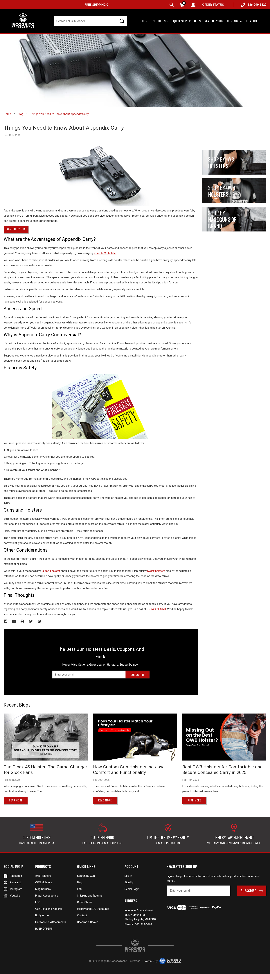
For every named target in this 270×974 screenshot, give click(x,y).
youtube (15, 895)
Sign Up (129, 882)
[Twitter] (31, 621)
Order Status (84, 902)
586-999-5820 (257, 4)
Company (233, 21)
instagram (16, 889)
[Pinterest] (39, 621)
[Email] (14, 621)
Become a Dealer (87, 922)
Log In (128, 875)
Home (145, 21)
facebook (16, 875)
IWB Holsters (43, 875)
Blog (79, 882)
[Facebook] (5, 621)
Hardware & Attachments (50, 922)
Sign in (193, 5)
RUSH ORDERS (44, 928)
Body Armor (42, 915)
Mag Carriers (43, 889)
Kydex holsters (156, 571)
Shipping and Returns (89, 895)
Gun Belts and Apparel (48, 908)
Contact (251, 21)
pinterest (15, 882)
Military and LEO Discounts (93, 908)
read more (15, 800)
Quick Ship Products (187, 21)
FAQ (79, 889)
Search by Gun (213, 21)
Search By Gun (86, 875)
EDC (37, 902)
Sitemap (135, 961)
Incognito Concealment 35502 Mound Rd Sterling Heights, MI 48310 (140, 915)
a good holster (51, 571)
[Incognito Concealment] (135, 945)
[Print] (22, 621)
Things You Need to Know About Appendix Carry (64, 127)
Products (159, 21)
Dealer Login (132, 889)
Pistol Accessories (46, 895)
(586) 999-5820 (156, 609)
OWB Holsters (43, 882)
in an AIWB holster (105, 253)
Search (172, 5)
